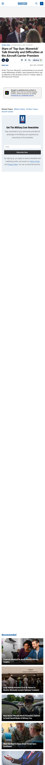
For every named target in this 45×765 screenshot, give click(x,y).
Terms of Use (35, 161)
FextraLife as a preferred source (22, 95)
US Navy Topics (6, 45)
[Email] (29, 60)
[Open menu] (3, 3)
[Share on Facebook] (22, 60)
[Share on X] (25, 60)
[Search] (36, 3)
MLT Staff (5, 65)
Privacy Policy (13, 164)
